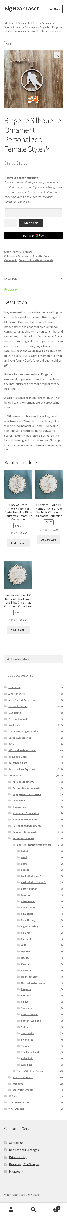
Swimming (27, 1039)
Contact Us (16, 1142)
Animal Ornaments (24, 781)
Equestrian (27, 913)
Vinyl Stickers (16, 1108)
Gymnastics (28, 951)
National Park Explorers (21, 769)
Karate (25, 964)
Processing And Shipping (25, 1164)
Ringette (45, 27)
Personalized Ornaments (27, 826)
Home (12, 23)
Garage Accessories (19, 737)
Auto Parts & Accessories (22, 700)
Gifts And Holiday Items (22, 750)
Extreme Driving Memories (23, 731)
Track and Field (30, 1052)
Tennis (25, 1046)
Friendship (19, 800)
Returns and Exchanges (24, 1150)
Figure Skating (29, 926)
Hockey (25, 957)
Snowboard (27, 1008)
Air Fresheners (16, 693)
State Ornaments (23, 1077)
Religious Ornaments (25, 832)
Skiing (24, 1002)
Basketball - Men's (31, 876)
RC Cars (12, 1096)
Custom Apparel (17, 719)
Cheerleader (28, 901)
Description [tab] (11, 278)
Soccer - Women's (31, 1020)
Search (33, 1209)
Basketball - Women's (33, 882)
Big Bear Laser (21, 8)
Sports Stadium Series (30, 1071)
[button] (57, 55)
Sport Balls (27, 1033)
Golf (23, 945)
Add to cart (31, 223)
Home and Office (18, 756)
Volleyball (27, 1058)
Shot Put (26, 995)
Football (26, 939)
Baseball (26, 869)
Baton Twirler (29, 888)
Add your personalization (22, 177)
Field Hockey (28, 920)
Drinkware (14, 725)
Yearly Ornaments (23, 1089)
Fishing (25, 932)
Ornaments (24, 23)
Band (24, 857)
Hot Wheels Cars (17, 763)
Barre (24, 863)
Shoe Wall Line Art (18, 1102)
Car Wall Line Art (17, 706)
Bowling (25, 895)
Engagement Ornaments (27, 794)
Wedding (18, 1083)
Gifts (11, 744)
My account (16, 1171)
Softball (25, 1027)
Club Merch (14, 712)
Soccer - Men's (29, 1014)
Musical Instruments (33, 983)
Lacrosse (26, 970)
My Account (11, 1209)
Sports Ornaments (43, 23)
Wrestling (26, 1064)
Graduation (19, 807)
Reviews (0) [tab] (11, 289)
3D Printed (14, 687)
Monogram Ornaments (26, 813)
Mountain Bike (29, 976)
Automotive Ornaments (26, 788)
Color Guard (28, 907)
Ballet (24, 851)
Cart (52, 1206)
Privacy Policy (18, 1157)
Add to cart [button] (18, 543)
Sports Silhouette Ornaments (20, 27)
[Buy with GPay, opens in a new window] (33, 235)
